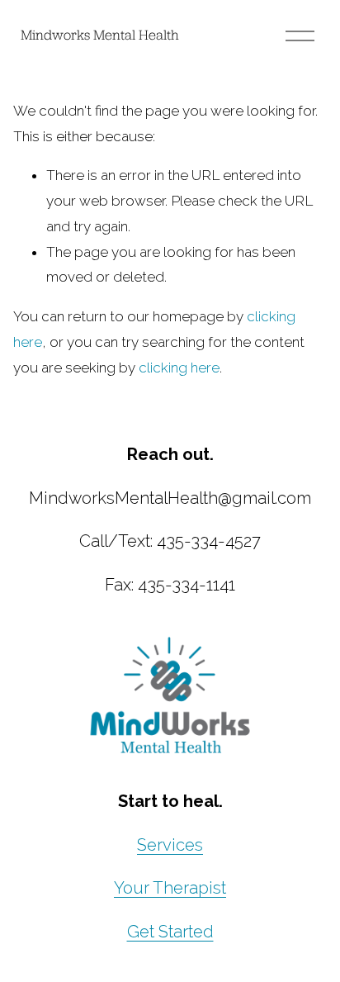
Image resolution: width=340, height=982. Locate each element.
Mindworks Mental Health (100, 34)
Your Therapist (170, 888)
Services (170, 845)
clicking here (179, 367)
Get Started (170, 932)
